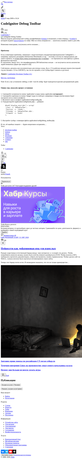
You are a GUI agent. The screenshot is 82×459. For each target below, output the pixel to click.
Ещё (7, 375)
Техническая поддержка (22, 455)
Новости (8, 407)
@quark (7, 174)
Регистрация (9, 398)
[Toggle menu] (2, 2)
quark (3, 18)
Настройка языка (7, 455)
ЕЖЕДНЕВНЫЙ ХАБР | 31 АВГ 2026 (15, 237)
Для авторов (9, 424)
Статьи (7, 405)
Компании (9, 411)
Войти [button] (3, 13)
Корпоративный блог (13, 439)
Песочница (9, 415)
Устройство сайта (11, 422)
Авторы (8, 413)
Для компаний (10, 426)
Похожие (17, 385)
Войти (7, 396)
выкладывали (19, 41)
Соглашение (9, 430)
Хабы (7, 409)
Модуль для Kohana (8, 78)
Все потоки (8, 2)
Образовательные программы (16, 445)
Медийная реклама (12, 441)
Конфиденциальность (13, 432)
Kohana (44, 39)
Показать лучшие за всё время (12, 389)
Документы (9, 428)
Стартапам (9, 447)
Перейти (4, 232)
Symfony (73, 39)
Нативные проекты (12, 443)
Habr (13, 457)
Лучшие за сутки (7, 385)
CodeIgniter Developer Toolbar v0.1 (19, 74)
